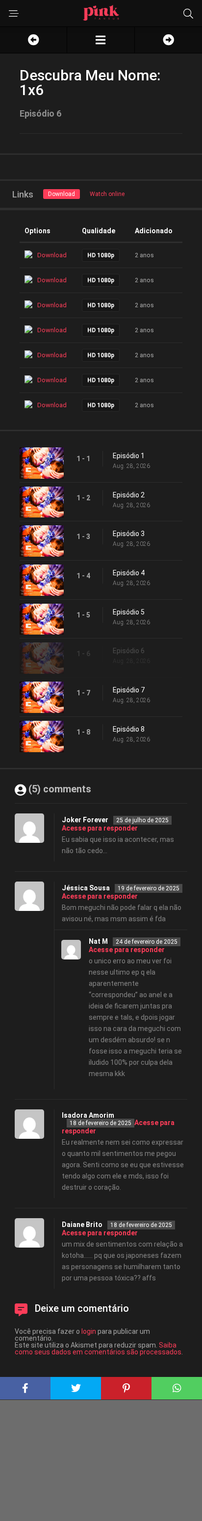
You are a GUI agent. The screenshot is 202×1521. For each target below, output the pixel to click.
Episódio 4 (129, 573)
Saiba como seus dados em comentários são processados (98, 1348)
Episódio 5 (129, 612)
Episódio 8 (129, 729)
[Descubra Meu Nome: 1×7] (168, 40)
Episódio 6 (129, 651)
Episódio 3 (129, 534)
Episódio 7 (129, 690)
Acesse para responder (100, 828)
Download (61, 194)
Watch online (107, 194)
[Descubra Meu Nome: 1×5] (33, 40)
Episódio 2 (129, 495)
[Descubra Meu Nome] (100, 40)
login (88, 1331)
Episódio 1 (129, 456)
